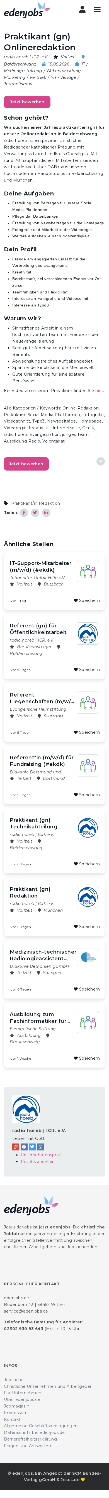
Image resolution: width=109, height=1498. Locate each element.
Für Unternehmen (23, 1392)
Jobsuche (14, 1379)
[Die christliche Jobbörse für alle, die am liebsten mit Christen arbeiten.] (27, 10)
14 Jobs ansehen (38, 1161)
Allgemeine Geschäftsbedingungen (41, 1425)
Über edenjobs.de (22, 1399)
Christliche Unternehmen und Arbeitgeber (48, 1386)
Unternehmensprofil (41, 1154)
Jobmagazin (16, 1406)
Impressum (16, 1412)
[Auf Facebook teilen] (24, 513)
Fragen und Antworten (27, 1445)
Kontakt (12, 1419)
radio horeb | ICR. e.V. (39, 1130)
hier (99, 390)
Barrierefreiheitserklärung (30, 1439)
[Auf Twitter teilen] (35, 513)
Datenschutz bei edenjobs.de (34, 1432)
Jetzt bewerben (27, 101)
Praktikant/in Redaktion (35, 503)
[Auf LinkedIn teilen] (46, 513)
